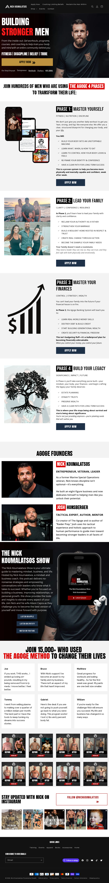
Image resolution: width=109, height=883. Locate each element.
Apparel (50, 848)
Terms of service (66, 878)
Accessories (67, 848)
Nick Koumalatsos (17, 878)
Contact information (80, 878)
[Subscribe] (41, 860)
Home (76, 848)
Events (41, 848)
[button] (34, 9)
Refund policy (43, 878)
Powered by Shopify (30, 878)
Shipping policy (94, 878)
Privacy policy (54, 878)
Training (33, 848)
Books (57, 848)
